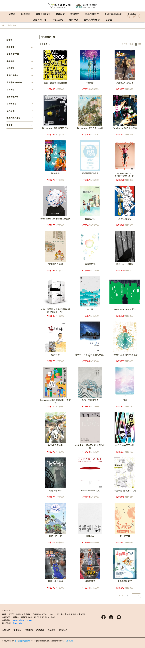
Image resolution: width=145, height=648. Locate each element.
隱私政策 (51, 630)
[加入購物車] (59, 65)
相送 (125, 400)
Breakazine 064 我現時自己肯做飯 (55, 401)
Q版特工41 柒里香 (125, 83)
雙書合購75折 (43, 14)
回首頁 (12, 14)
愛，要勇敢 (125, 536)
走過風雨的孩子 (124, 581)
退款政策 (40, 630)
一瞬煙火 (90, 83)
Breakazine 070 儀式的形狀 (55, 128)
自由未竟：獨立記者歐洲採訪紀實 (90, 446)
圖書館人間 (90, 218)
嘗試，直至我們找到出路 (55, 83)
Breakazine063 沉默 (90, 490)
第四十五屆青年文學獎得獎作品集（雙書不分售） (55, 310)
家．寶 (90, 309)
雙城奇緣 (55, 173)
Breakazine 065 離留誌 (125, 309)
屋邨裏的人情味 (55, 264)
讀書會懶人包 (39, 19)
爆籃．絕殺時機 (55, 581)
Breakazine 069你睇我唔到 (90, 128)
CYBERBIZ (68, 641)
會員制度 (17, 630)
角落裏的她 (90, 264)
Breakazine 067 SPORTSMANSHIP (124, 174)
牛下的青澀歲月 (55, 445)
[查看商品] (51, 65)
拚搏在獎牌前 (124, 218)
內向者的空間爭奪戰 (124, 445)
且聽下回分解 (55, 536)
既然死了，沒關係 (124, 264)
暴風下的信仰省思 (90, 400)
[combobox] (45, 44)
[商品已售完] (94, 156)
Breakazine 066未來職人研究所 (55, 218)
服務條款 (63, 630)
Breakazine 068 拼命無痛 (125, 128)
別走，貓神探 (55, 490)
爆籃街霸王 (90, 581)
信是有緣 (55, 354)
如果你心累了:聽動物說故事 (125, 354)
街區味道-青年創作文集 (125, 490)
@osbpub (17, 623)
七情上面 (90, 536)
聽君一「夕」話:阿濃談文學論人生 (90, 355)
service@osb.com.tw (23, 620)
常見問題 (29, 630)
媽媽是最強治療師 (90, 173)
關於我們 (6, 630)
